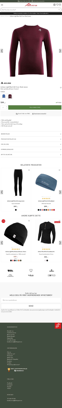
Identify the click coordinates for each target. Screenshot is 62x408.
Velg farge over (34, 107)
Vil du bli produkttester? (13, 364)
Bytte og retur (11, 334)
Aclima (7, 16)
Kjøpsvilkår (10, 338)
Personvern (10, 355)
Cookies (9, 363)
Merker (2, 16)
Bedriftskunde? (11, 336)
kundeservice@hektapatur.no (14, 341)
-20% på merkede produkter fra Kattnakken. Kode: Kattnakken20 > (31, 13)
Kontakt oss (10, 331)
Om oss (9, 352)
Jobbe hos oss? (11, 354)
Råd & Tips (10, 357)
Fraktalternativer (11, 332)
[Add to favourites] (60, 87)
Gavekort (9, 361)
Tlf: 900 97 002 (11, 340)
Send (31, 306)
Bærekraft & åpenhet (12, 359)
